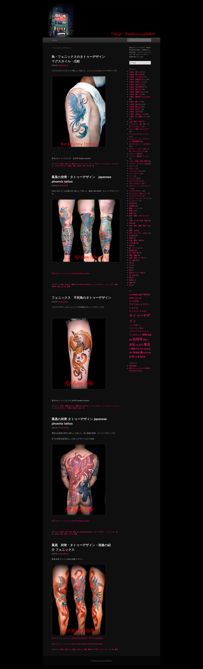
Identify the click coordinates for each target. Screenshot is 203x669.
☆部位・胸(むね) (135, 89)
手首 (137, 345)
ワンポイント (133, 201)
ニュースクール (134, 173)
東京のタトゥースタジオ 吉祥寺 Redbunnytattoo (70, 273)
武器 (130, 238)
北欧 (74, 166)
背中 (65, 534)
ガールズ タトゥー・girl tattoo (139, 144)
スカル (144, 311)
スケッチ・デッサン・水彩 (138, 164)
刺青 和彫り (133, 366)
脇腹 (138, 352)
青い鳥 (89, 166)
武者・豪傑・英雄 (135, 240)
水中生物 (132, 243)
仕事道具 (132, 206)
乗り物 (131, 203)
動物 (130, 340)
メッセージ (145, 331)
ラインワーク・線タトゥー (138, 193)
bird (97, 649)
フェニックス (106, 164)
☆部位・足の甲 (134, 111)
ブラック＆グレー (135, 183)
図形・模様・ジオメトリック (139, 215)
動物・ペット (133, 208)
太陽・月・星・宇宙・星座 (138, 220)
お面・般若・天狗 (135, 121)
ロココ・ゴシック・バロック (139, 198)
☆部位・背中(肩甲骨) (136, 87)
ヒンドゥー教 (133, 178)
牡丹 (137, 348)
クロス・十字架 (134, 154)
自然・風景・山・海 (136, 258)
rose (136, 298)
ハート (131, 176)
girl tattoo (144, 294)
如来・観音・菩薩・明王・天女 (140, 225)
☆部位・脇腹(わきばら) (137, 92)
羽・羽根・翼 (133, 253)
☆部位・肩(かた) (135, 84)
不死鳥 (69, 166)
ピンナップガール (135, 181)
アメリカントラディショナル (139, 134)
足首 (136, 357)
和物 (85, 649)
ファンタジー (107, 406)
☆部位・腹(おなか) (135, 104)
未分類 (131, 235)
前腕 (149, 334)
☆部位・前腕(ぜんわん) (66, 406)
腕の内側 (146, 353)
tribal (140, 298)
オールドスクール (135, 311)
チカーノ (132, 168)
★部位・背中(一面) (65, 532)
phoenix (86, 406)
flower (135, 294)
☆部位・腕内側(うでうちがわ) (139, 97)
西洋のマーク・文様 (136, 272)
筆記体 (141, 349)
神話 (130, 245)
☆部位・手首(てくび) (136, 82)
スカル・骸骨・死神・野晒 (138, 161)
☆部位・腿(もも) (64, 649)
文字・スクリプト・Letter (138, 233)
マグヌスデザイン (60, 166)
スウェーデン (83, 164)
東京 (84, 166)
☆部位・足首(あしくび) (137, 114)
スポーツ (132, 166)
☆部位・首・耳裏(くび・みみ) (139, 116)
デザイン (137, 325)
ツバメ (131, 325)
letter (131, 297)
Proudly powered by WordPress (101, 661)
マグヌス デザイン (135, 191)
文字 (141, 344)
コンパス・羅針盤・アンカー (139, 156)
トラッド (133, 331)
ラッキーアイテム (135, 196)
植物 (133, 348)
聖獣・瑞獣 (133, 255)
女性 (130, 223)
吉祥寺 (79, 166)
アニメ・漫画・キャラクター (139, 129)
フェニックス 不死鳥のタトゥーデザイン (81, 297)
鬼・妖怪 (132, 275)
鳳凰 (73, 284)
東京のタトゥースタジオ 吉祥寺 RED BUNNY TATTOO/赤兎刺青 (77, 638)
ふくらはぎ (134, 301)
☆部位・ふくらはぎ (136, 77)
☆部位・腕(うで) (64, 164)
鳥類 (73, 164)
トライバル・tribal (135, 171)
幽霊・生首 (133, 230)
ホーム (54, 40)
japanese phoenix (85, 284)
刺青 (116, 284)
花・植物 (132, 260)
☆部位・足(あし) (64, 284)
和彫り (131, 211)
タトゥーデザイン (94, 164)
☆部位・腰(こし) (135, 101)
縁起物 (131, 250)
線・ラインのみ (134, 248)
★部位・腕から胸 (135, 74)
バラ (139, 331)
